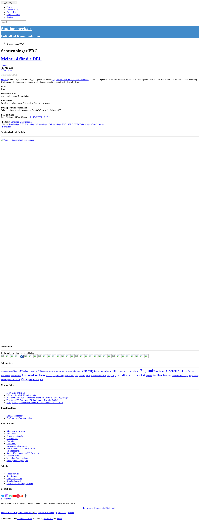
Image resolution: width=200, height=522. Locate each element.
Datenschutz (99, 508)
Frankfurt (18, 376)
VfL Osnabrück (15, 380)
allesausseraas (12, 438)
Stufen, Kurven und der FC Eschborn (23, 453)
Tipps (191, 376)
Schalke (122, 375)
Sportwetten (61, 512)
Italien (82, 375)
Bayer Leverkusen (7, 371)
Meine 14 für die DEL (21, 58)
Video (25, 379)
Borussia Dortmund (48, 371)
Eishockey (29, 124)
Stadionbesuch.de (14, 478)
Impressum (88, 508)
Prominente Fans (25, 512)
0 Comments (6, 70)
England (146, 371)
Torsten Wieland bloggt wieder (20, 483)
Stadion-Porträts (13, 14)
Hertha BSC (69, 376)
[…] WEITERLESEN (40, 117)
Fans (161, 371)
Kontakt (10, 17)
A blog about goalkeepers (17, 436)
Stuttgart (185, 376)
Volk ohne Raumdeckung (17, 458)
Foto (13, 376)
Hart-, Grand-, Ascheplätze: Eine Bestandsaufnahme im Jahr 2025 (35, 402)
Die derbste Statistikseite (17, 446)
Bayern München (20, 371)
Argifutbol (11, 441)
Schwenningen (41, 124)
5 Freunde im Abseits (16, 431)
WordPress (48, 518)
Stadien (157, 375)
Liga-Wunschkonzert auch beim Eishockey (71, 79)
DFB (115, 370)
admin (4, 65)
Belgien (31, 371)
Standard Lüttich (177, 376)
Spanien (149, 376)
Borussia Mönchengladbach (65, 371)
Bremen (77, 371)
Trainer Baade (13, 456)
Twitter (195, 376)
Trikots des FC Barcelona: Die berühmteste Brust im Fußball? (33, 400)
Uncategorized (26, 122)
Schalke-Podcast (14, 481)
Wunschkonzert (97, 124)
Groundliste (12, 12)
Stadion (166, 375)
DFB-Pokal (123, 371)
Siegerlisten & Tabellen (44, 512)
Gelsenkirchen (33, 375)
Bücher (71, 512)
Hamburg (60, 375)
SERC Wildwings (82, 124)
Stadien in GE (13, 10)
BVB (97, 371)
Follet (59, 518)
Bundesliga (14, 124)
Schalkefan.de (13, 474)
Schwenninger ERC (57, 124)
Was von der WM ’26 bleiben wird (21, 395)
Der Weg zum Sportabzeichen (19, 418)
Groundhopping (51, 376)
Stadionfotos (111, 508)
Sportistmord (12, 476)
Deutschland (105, 371)
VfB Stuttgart (5, 380)
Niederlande (95, 376)
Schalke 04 (136, 375)
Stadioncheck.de (16, 28)
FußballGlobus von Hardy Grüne (21, 448)
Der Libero (11, 443)
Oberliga (103, 375)
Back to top (6, 499)
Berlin (38, 371)
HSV (76, 376)
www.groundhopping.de (17, 460)
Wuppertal (34, 379)
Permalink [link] (6, 127)
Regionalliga (112, 376)
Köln (88, 375)
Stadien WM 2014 (9, 512)
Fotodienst (11, 434)
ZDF (41, 380)
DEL (22, 124)
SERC (70, 124)
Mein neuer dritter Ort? (16, 393)
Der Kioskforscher (14, 416)
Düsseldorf (134, 370)
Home (9, 7)
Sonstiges (15, 122)
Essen (155, 371)
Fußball (4, 79)
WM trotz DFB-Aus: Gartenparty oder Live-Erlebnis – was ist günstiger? (38, 398)
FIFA (185, 371)
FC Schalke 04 (173, 371)
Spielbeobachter (13, 451)
